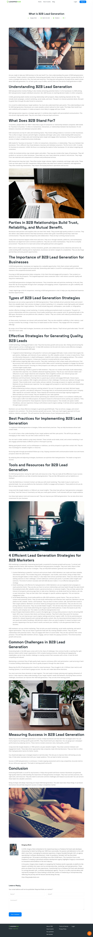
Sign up (83, 1)
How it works (47, 1)
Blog (53, 1)
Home (39, 1)
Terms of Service (63, 926)
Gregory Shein (33, 18)
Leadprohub (15, 928)
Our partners (50, 931)
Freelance (57, 18)
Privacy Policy (62, 929)
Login (75, 2)
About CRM (49, 926)
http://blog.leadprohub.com (30, 877)
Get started (49, 934)
